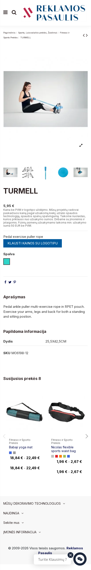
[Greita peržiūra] (39, 403)
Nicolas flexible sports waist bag (63, 449)
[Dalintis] (5, 282)
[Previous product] (84, 35)
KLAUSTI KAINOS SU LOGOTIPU (33, 243)
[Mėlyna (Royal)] (10, 452)
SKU (6, 353)
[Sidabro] (52, 456)
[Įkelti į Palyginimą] (39, 395)
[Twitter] (9, 282)
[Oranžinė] (60, 456)
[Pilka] (14, 452)
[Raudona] (56, 456)
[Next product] (87, 35)
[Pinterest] (14, 282)
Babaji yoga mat (20, 447)
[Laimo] (64, 456)
